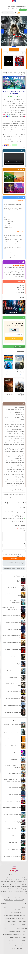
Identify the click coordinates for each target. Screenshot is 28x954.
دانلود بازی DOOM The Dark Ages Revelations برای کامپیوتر (12, 643)
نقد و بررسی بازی (23, 8)
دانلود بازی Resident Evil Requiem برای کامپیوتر (12, 588)
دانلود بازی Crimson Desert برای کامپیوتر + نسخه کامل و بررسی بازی (12, 808)
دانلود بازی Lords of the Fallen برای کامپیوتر (13, 829)
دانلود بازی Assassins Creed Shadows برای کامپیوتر (13, 650)
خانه (23, 489)
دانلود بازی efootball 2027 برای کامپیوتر (14, 752)
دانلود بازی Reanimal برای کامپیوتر (14, 794)
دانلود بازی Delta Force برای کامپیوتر (14, 835)
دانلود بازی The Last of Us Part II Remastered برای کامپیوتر (12, 663)
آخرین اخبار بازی (15, 8)
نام (24, 543)
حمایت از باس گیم (22, 10)
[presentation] (25, 31)
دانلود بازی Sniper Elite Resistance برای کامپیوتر (12, 698)
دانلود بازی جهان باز (11, 494)
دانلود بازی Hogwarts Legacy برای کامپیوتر (13, 671)
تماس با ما (8, 8)
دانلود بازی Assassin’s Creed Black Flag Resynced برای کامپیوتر (13, 601)
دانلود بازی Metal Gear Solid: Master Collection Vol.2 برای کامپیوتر (13, 907)
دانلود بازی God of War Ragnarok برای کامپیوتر (12, 705)
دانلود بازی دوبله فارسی (19, 899)
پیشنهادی (16, 494)
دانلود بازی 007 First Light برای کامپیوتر (14, 657)
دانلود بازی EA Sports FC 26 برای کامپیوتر (13, 842)
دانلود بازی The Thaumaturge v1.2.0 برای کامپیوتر (17, 943)
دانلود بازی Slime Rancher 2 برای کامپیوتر (12, 568)
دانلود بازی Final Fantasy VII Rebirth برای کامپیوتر (12, 856)
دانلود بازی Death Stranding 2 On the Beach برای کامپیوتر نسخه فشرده (12, 636)
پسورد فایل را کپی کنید (19, 292)
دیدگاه (23, 530)
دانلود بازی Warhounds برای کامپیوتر (19, 946)
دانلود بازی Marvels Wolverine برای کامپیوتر (18, 910)
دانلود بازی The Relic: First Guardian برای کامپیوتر (17, 921)
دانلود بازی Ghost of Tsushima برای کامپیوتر (13, 677)
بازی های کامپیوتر (18, 489)
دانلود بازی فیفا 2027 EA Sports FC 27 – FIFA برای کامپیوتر (12, 725)
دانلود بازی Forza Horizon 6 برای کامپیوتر (13, 622)
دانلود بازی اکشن (9, 897)
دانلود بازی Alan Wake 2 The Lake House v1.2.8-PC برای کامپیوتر (13, 580)
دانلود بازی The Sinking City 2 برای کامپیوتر (18, 924)
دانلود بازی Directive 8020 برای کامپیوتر (14, 849)
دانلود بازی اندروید (11, 6)
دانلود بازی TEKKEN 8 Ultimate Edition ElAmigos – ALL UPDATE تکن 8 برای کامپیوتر (12, 608)
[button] (24, 46)
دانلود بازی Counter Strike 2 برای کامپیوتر (13, 739)
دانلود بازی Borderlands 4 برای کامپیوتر (14, 691)
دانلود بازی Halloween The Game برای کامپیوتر (17, 912)
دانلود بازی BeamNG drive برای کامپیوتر (13, 759)
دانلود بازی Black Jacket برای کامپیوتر (19, 948)
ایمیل (24, 548)
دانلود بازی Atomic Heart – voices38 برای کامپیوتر (13, 822)
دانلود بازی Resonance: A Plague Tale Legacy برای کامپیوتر (15, 915)
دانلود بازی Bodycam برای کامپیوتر (14, 787)
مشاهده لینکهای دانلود (14, 338)
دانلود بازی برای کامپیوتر (21, 6)
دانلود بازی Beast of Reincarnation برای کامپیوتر (12, 746)
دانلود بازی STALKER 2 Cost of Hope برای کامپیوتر (13, 594)
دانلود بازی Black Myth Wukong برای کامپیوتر (12, 712)
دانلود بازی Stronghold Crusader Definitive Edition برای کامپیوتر (13, 766)
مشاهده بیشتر (6, 52)
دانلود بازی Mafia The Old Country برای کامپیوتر (12, 615)
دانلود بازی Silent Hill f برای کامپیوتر (14, 629)
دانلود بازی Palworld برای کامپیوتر (15, 773)
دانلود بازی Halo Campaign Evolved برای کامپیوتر (12, 732)
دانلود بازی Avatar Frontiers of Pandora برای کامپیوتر (12, 815)
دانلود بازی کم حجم (8, 899)
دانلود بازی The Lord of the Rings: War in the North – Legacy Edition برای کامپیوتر (12, 780)
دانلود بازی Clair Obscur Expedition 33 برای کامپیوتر (12, 684)
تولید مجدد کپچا (19, 341)
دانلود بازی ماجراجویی (17, 496)
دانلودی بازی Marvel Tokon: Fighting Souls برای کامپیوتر (15, 918)
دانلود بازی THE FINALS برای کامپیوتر (14, 801)
